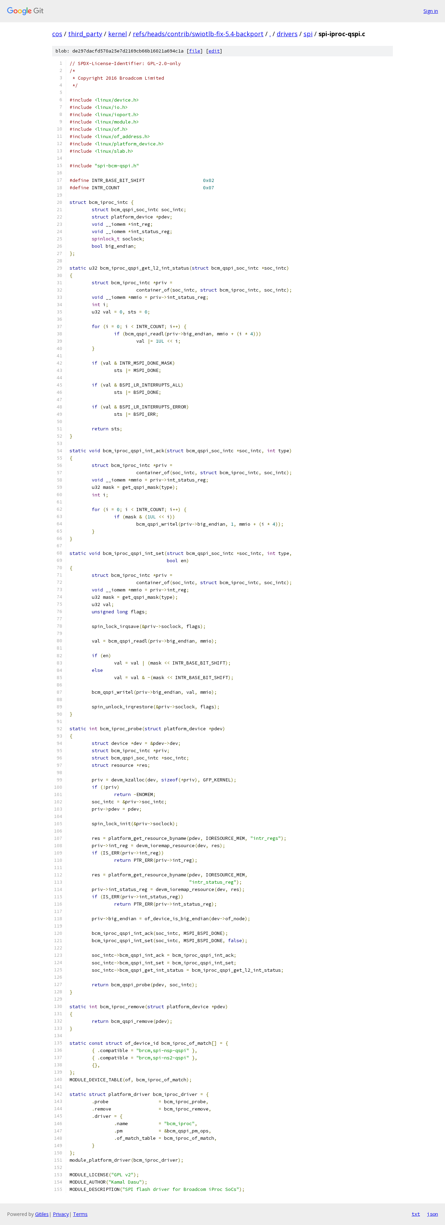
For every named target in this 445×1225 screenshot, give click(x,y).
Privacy (61, 1214)
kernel (117, 34)
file (194, 51)
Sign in (430, 11)
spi (308, 34)
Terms (80, 1214)
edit (214, 51)
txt (416, 1214)
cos (57, 34)
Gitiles (42, 1214)
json (432, 1214)
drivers (287, 34)
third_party (85, 34)
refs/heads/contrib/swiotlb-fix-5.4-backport (198, 34)
